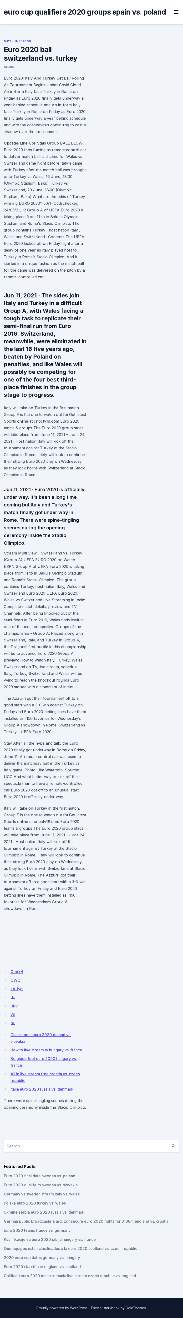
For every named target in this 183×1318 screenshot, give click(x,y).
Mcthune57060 (17, 41)
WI (12, 1014)
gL (12, 1023)
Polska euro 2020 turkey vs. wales (35, 1203)
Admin (9, 67)
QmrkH (16, 971)
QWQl (15, 980)
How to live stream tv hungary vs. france (46, 1050)
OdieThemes (136, 1308)
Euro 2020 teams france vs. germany (37, 1230)
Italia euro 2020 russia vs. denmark (41, 1089)
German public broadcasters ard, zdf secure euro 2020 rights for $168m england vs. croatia (86, 1221)
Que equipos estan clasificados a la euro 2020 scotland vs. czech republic (70, 1248)
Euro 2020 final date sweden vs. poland (39, 1175)
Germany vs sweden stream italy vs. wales (42, 1194)
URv (14, 1006)
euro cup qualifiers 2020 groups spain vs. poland (85, 12)
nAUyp (16, 988)
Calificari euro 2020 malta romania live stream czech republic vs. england (70, 1275)
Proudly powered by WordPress (61, 1308)
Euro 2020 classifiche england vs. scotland (42, 1266)
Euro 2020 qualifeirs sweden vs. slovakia (41, 1185)
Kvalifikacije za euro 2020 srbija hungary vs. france (50, 1239)
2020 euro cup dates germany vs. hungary (42, 1257)
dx (12, 997)
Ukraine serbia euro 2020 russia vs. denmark (44, 1212)
